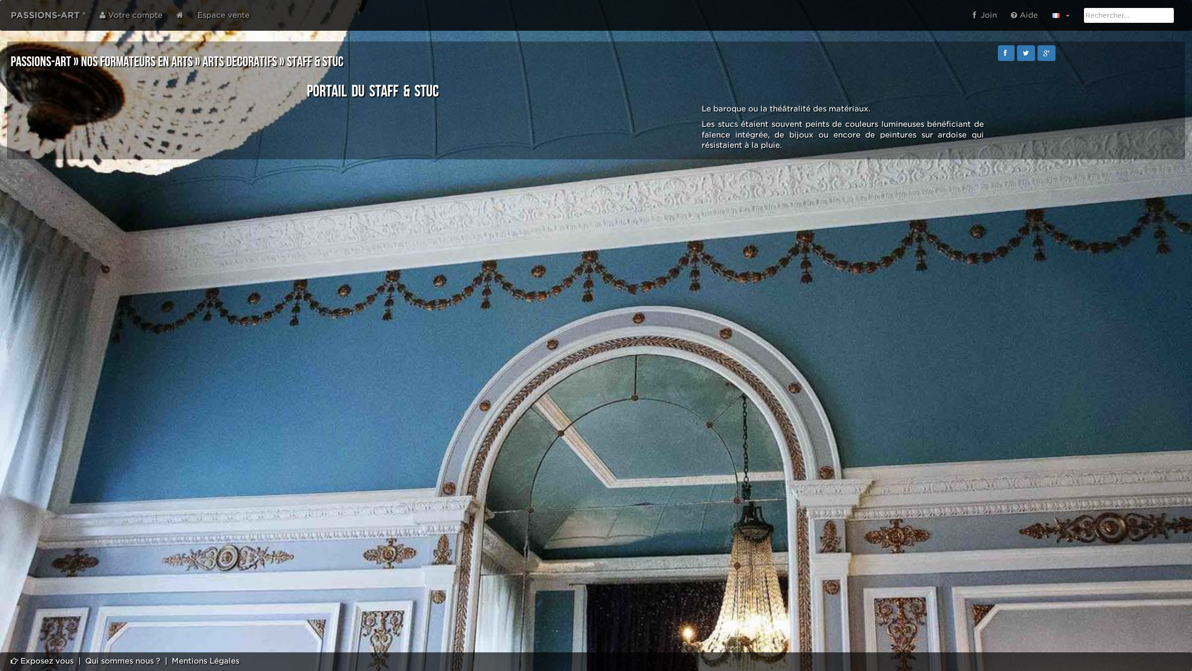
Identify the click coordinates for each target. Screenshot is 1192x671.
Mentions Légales (205, 661)
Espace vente (223, 15)
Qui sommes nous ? (122, 661)
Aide (1027, 15)
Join (986, 15)
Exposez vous (46, 661)
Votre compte (134, 15)
